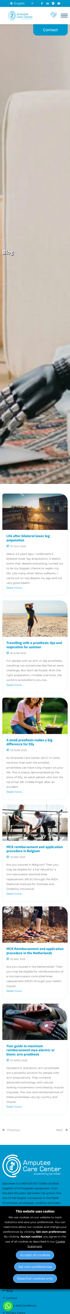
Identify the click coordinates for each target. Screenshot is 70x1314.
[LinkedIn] (47, 4)
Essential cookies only (35, 1278)
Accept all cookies (35, 1255)
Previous (13, 1130)
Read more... (14, 587)
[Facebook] (41, 4)
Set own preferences (35, 1267)
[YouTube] (58, 4)
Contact (50, 29)
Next (59, 1130)
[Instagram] (53, 4)
